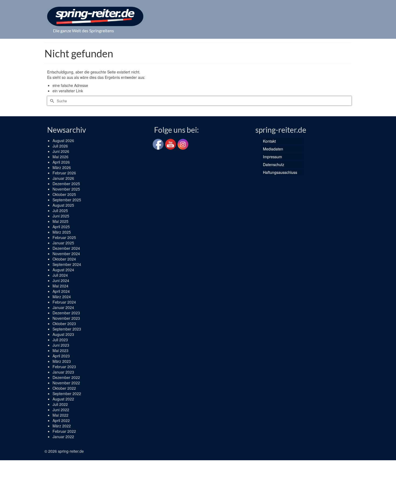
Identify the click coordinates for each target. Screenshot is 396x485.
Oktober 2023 (64, 323)
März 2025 (62, 232)
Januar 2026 (63, 178)
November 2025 (66, 189)
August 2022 (63, 399)
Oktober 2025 (64, 194)
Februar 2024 (64, 302)
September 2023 (67, 329)
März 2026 (62, 167)
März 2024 (62, 296)
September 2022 (67, 393)
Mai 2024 (60, 286)
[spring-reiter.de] (95, 16)
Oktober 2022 (64, 388)
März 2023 (62, 361)
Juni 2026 (61, 151)
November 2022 (66, 382)
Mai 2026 (60, 156)
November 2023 (66, 318)
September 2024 (67, 264)
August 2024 (63, 269)
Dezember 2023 (66, 312)
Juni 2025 (61, 216)
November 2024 (66, 253)
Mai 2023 (60, 350)
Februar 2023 (64, 366)
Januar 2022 (63, 436)
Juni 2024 (61, 280)
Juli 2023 (60, 339)
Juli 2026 (60, 146)
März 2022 (62, 425)
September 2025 (67, 199)
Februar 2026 (64, 172)
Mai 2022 (60, 415)
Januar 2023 (63, 372)
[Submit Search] (51, 101)
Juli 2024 (60, 275)
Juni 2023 (61, 345)
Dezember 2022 (66, 377)
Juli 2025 (60, 210)
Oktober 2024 (64, 259)
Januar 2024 (63, 307)
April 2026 (61, 162)
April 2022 (61, 420)
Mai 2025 (60, 221)
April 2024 (61, 291)
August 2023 (63, 334)
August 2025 (63, 205)
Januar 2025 (63, 242)
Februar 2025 (64, 237)
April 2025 (61, 226)
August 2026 (63, 140)
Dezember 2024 (66, 248)
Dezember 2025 (66, 183)
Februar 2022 (64, 431)
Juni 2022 (61, 409)
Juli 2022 (60, 404)
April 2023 (61, 356)
